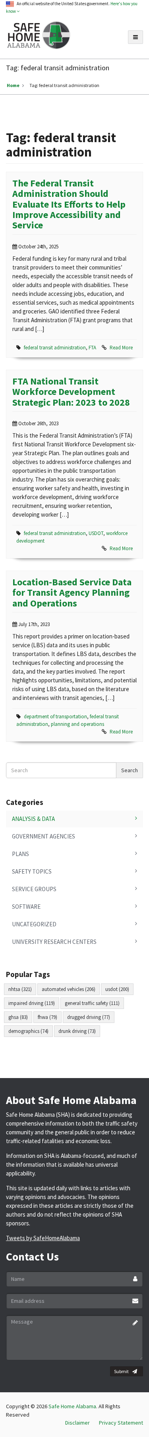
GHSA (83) (18, 1017)
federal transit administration (55, 347)
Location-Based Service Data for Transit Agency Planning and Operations (72, 592)
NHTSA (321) (20, 989)
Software (26, 906)
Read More (121, 347)
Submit (121, 1371)
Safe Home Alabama (72, 1406)
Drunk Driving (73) (77, 1031)
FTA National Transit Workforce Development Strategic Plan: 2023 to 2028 (71, 391)
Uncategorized (34, 924)
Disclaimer (77, 1422)
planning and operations (77, 724)
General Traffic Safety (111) (92, 1003)
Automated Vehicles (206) (68, 989)
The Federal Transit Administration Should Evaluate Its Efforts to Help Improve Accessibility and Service (69, 204)
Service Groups (34, 889)
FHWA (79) (47, 1017)
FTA (92, 347)
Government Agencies (43, 836)
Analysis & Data (33, 819)
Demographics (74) (28, 1031)
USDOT (96, 533)
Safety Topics (32, 871)
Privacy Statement (121, 1422)
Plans (20, 854)
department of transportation (55, 716)
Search (129, 770)
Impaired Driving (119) (31, 1003)
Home (13, 85)
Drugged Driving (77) (88, 1017)
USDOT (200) (117, 989)
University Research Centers (54, 941)
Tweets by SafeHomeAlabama (43, 1238)
